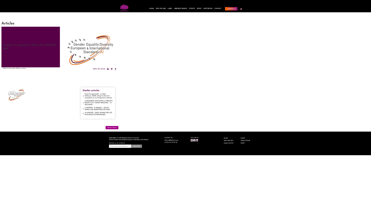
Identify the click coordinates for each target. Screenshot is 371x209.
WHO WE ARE (161, 8)
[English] (242, 9)
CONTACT (217, 8)
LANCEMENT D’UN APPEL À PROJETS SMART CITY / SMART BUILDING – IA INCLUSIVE (98, 102)
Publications (245, 140)
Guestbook (207, 8)
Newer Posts (112, 127)
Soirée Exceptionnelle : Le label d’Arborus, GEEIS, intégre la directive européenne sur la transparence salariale (98, 96)
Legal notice (228, 143)
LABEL (170, 8)
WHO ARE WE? (228, 140)
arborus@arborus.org (171, 140)
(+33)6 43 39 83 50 (170, 142)
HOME (151, 8)
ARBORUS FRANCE (180, 8)
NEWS (199, 8)
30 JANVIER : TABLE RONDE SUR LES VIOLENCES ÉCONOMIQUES (98, 113)
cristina (24, 68)
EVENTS (192, 8)
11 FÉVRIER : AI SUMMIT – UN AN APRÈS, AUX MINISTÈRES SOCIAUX (97, 108)
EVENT (243, 138)
